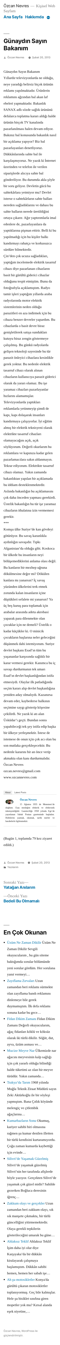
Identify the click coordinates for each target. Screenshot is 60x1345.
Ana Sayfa (13, 16)
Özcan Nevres (16, 5)
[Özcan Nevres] (11, 801)
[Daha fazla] (48, 17)
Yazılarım (12, 867)
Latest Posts (20, 792)
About (8, 792)
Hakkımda (34, 16)
